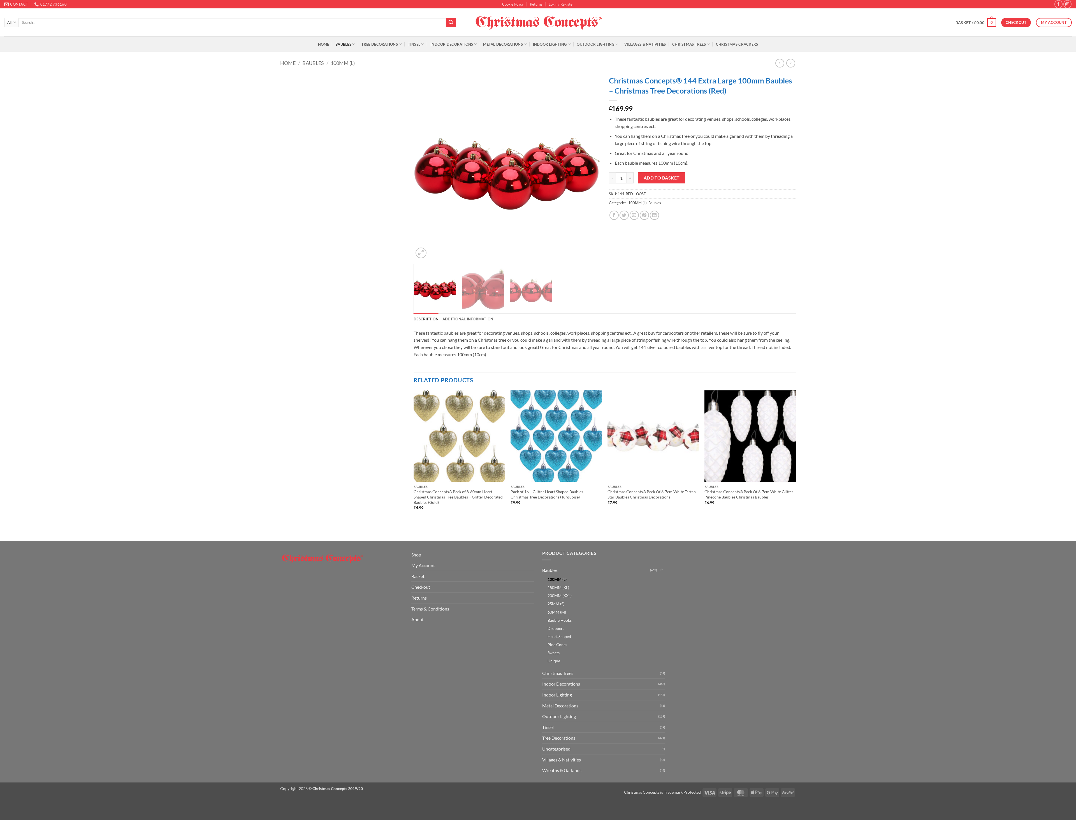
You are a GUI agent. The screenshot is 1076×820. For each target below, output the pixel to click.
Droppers (556, 628)
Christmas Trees (689, 44)
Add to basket (662, 177)
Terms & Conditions (430, 608)
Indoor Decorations (451, 44)
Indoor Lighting (550, 44)
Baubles (343, 44)
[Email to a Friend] (634, 215)
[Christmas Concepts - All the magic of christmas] (538, 22)
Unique (554, 660)
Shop (416, 554)
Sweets (554, 652)
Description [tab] (426, 319)
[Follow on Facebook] (1058, 4)
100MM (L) (343, 63)
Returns (536, 4)
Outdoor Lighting (595, 44)
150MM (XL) (558, 587)
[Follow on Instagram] (1067, 4)
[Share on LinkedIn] (654, 215)
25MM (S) (556, 603)
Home (323, 44)
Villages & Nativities (645, 44)
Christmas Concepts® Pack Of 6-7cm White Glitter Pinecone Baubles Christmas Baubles (748, 494)
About (417, 619)
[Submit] (451, 22)
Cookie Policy (513, 4)
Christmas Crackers (737, 44)
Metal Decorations (503, 44)
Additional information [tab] (467, 319)
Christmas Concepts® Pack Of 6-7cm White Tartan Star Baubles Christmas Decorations (651, 494)
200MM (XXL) (560, 595)
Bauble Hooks (560, 620)
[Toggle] (661, 570)
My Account (423, 565)
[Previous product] (790, 63)
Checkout (420, 587)
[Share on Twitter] (624, 215)
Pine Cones (557, 644)
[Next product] (779, 63)
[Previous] (424, 166)
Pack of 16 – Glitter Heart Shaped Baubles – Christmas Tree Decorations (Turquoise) (548, 494)
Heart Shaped (559, 636)
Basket (418, 576)
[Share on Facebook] (614, 215)
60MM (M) (557, 612)
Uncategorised (556, 748)
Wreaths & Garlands (561, 770)
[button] (561, 4)
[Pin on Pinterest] (644, 215)
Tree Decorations (379, 44)
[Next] (590, 166)
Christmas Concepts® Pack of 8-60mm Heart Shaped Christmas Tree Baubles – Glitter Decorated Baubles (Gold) (458, 496)
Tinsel (414, 44)
